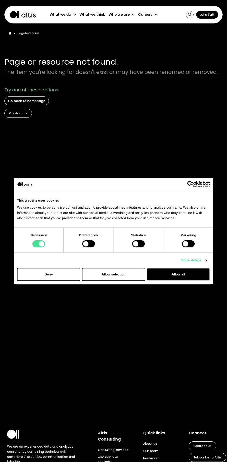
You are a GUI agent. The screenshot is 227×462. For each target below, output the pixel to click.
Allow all (178, 274)
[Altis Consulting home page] (21, 14)
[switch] (88, 243)
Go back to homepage (26, 101)
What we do (60, 14)
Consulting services (113, 450)
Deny (49, 274)
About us (150, 443)
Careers (145, 14)
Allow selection (114, 274)
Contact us (18, 113)
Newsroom (151, 458)
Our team (151, 451)
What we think (92, 14)
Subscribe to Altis (207, 457)
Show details (191, 260)
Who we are (119, 14)
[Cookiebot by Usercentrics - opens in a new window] (190, 184)
